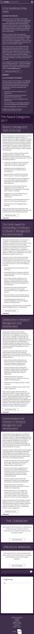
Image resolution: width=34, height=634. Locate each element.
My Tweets (4, 574)
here (3, 22)
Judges (17, 620)
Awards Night (17, 622)
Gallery (17, 625)
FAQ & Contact (17, 624)
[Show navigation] (32, 2)
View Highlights (17, 539)
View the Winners (17, 565)
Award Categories (17, 617)
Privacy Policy (17, 627)
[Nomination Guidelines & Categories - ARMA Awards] (9, 1)
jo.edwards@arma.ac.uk (13, 68)
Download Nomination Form (12, 109)
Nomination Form (10, 215)
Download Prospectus (12, 71)
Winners (17, 619)
